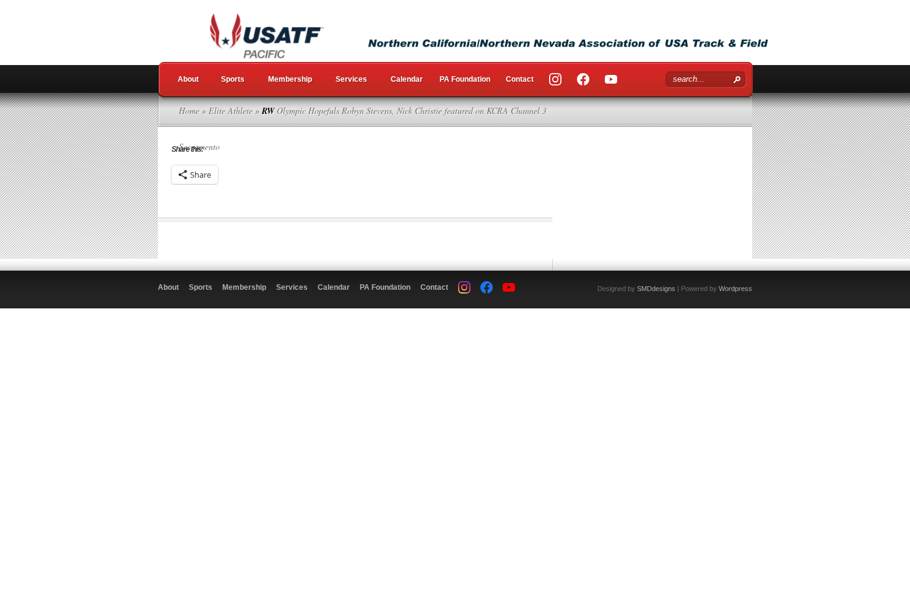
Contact (520, 79)
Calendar (407, 79)
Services (351, 79)
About (188, 79)
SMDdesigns (656, 288)
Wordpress (735, 288)
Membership (290, 79)
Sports (233, 79)
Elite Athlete (231, 110)
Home (189, 110)
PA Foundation (465, 79)
